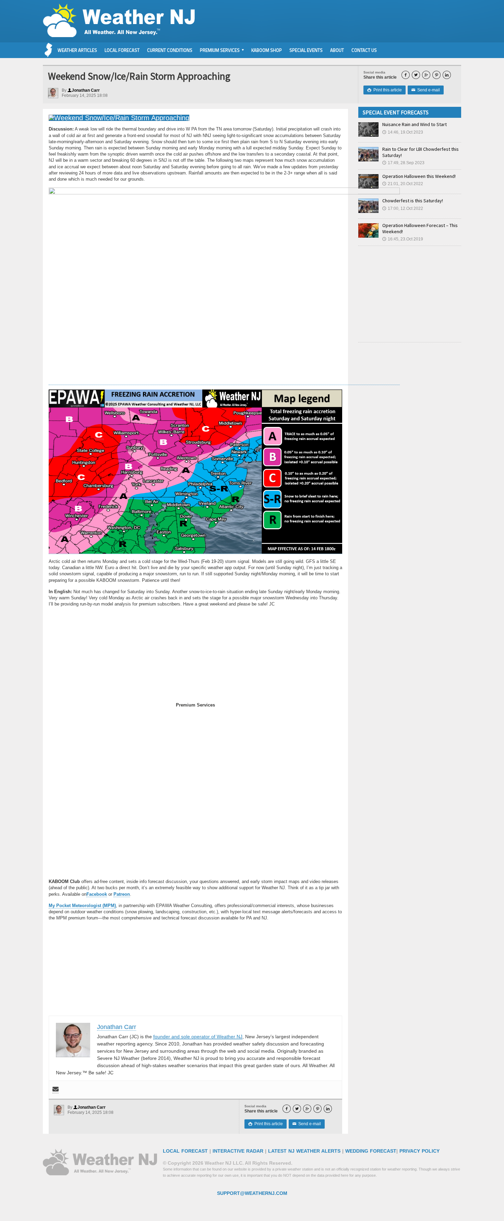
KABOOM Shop (266, 50)
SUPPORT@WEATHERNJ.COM (252, 1193)
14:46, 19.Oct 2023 (402, 132)
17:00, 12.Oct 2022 (402, 208)
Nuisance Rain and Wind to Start (414, 124)
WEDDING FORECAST (370, 1151)
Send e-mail (425, 90)
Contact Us (364, 50)
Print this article (384, 90)
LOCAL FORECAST (185, 1151)
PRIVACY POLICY (419, 1151)
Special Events (306, 50)
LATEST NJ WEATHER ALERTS (304, 1151)
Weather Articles (77, 50)
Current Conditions (169, 50)
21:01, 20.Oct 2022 (402, 183)
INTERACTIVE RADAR (238, 1151)
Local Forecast (122, 50)
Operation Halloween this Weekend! (419, 176)
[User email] (55, 1089)
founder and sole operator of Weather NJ (197, 1036)
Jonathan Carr (84, 90)
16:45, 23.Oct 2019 (402, 239)
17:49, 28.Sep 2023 (403, 162)
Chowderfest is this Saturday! (412, 200)
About (337, 50)
